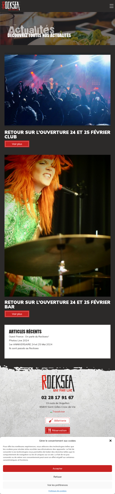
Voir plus (17, 143)
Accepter (57, 468)
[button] (110, 440)
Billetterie (60, 420)
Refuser (57, 476)
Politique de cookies (57, 491)
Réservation (59, 430)
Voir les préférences (57, 485)
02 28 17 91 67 (57, 397)
